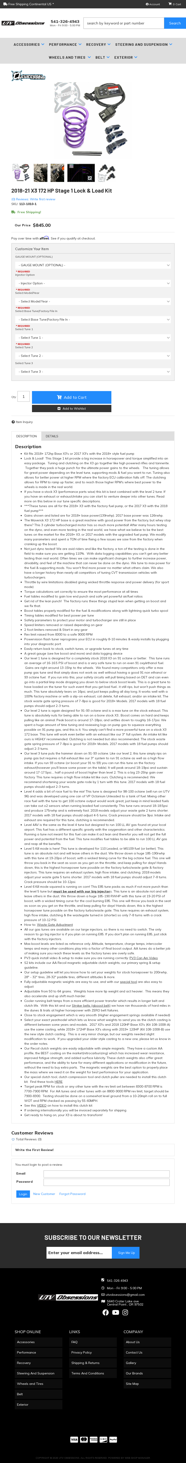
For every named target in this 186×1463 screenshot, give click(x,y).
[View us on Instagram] (125, 1314)
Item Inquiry (24, 422)
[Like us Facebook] (106, 1314)
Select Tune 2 (24, 347)
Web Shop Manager (137, 1457)
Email (20, 1173)
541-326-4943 (117, 1281)
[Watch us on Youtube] (115, 1314)
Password (24, 1182)
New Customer (44, 1194)
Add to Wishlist (74, 408)
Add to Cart (75, 397)
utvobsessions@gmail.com (125, 1294)
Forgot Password (72, 1194)
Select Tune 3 (24, 363)
